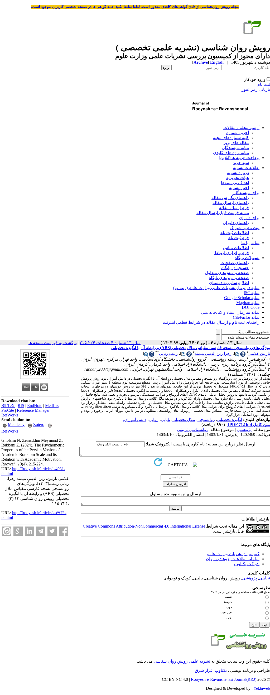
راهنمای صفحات (234, 262)
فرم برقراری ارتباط (231, 252)
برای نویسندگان (246, 192)
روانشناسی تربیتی (192, 429)
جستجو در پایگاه (235, 267)
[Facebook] (63, 531)
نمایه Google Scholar (241, 297)
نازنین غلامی (259, 353)
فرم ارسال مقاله (234, 207)
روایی (153, 419)
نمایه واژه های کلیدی (231, 152)
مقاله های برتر (236, 142)
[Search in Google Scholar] (242, 355)
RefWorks (9, 415)
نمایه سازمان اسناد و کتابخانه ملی (230, 312)
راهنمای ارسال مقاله (231, 202)
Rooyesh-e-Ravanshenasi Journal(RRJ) (223, 679)
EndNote (34, 405)
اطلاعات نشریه (246, 167)
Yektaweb (261, 688)
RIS (21, 405)
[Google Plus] (18, 531)
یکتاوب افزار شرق (211, 670)
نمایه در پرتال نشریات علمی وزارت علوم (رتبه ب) (216, 287)
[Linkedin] (29, 531)
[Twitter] (52, 531)
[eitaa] (6, 531)
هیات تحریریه (237, 177)
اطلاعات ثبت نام (234, 232)
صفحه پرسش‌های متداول (227, 272)
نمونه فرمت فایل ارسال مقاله (222, 212)
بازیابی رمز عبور (256, 89)
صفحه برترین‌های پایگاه (229, 277)
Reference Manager (33, 410)
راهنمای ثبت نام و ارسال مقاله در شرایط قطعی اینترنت (211, 322)
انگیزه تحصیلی (229, 419)
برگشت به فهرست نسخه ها (52, 342)
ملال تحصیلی (183, 419)
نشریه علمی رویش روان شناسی (182, 661)
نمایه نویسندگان (235, 147)
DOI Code (250, 307)
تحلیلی (264, 578)
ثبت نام (263, 84)
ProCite (7, 410)
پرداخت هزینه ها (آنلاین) (239, 157)
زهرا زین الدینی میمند (213, 353)
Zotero (38, 424)
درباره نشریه (238, 172)
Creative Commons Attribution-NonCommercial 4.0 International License (144, 526)
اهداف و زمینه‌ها (235, 182)
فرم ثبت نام (238, 237)
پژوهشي (244, 429)
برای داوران (249, 217)
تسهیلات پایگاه (247, 257)
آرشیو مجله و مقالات (241, 127)
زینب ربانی (168, 353)
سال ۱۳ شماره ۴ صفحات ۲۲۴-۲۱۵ (110, 342)
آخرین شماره (237, 132)
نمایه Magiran (247, 302)
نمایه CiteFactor (246, 317)
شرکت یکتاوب (246, 564)
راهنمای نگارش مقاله (230, 197)
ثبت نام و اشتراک (244, 227)
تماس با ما (250, 242)
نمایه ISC (251, 292)
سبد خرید (241, 162)
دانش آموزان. (134, 419)
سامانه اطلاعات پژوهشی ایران (232, 559)
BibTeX (8, 405)
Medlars (52, 405)
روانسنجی (206, 419)
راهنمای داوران (236, 222)
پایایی (165, 419)
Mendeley (16, 424)
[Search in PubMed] (236, 355)
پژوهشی (249, 578)
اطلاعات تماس (236, 247)
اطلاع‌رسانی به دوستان (229, 282)
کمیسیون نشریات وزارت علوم (233, 554)
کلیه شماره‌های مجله (231, 137)
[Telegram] (40, 531)
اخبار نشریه (239, 187)
